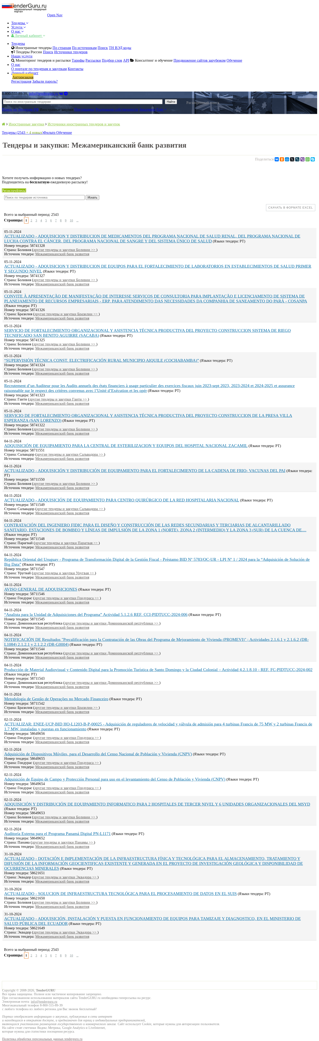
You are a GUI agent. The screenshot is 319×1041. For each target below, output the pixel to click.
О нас (16, 31)
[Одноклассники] (282, 159)
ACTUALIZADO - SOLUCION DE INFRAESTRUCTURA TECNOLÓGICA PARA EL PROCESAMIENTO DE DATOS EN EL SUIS (120, 893)
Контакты (75, 69)
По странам (62, 48)
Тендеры (18, 23)
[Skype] (313, 159)
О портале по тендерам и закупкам (39, 69)
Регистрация (21, 81)
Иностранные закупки (26, 124)
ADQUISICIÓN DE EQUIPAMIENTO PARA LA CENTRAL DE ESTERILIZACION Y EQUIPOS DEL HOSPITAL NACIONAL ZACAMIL (126, 445)
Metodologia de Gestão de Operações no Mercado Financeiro (56, 698)
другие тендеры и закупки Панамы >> (63, 842)
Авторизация (22, 77)
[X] (292, 159)
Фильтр (49, 133)
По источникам (84, 48)
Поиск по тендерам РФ (20, 109)
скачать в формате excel (290, 207)
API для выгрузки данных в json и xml (285, 170)
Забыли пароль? (45, 81)
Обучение (234, 60)
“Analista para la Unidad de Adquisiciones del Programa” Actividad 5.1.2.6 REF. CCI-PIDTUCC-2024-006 (96, 614)
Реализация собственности (117, 109)
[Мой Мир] (287, 159)
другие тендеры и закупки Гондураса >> (67, 598)
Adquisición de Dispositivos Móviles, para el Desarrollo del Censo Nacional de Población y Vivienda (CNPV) (98, 754)
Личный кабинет (28, 36)
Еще (160, 109)
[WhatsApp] (307, 159)
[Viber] (302, 159)
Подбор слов (112, 60)
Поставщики (84, 109)
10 (71, 220)
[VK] (61, 94)
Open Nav (55, 15)
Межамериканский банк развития (62, 254)
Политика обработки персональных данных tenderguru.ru (42, 1039)
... (77, 220)
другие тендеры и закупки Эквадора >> (65, 877)
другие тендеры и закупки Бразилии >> (66, 314)
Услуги (17, 27)
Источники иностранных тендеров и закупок (84, 124)
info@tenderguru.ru (43, 94)
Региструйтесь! (14, 190)
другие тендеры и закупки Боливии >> (64, 250)
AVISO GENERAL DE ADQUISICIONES (40, 589)
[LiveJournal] (297, 159)
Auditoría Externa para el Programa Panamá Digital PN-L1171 (57, 833)
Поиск (103, 48)
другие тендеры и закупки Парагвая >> (67, 543)
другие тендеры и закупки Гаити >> (58, 399)
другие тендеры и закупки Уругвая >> (64, 573)
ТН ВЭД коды (120, 48)
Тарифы (78, 60)
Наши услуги (21, 56)
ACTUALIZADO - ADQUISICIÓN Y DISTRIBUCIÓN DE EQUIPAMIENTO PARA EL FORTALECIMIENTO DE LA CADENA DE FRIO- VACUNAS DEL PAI (144, 470)
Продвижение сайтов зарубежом (200, 60)
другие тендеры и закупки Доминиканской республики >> (111, 623)
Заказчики (147, 109)
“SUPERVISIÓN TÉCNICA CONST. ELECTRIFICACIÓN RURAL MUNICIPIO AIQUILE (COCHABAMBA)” (101, 360)
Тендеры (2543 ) (22, 133)
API (126, 60)
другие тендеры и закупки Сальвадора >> (70, 454)
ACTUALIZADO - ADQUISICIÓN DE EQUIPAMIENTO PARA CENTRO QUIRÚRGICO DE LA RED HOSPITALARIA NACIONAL (121, 500)
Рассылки (93, 60)
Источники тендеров (71, 52)
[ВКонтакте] (277, 159)
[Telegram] (66, 94)
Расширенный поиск (203, 103)
